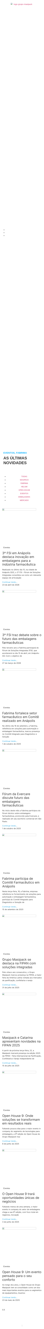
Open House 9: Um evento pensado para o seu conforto (21, 1275)
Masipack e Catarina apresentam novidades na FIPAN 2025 (21, 1041)
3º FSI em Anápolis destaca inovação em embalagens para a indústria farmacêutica (19, 558)
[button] (42, 26)
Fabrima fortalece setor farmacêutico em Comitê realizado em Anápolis (20, 717)
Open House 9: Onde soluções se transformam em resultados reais (21, 1119)
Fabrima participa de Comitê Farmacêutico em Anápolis (20, 882)
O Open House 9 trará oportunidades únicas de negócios (20, 1197)
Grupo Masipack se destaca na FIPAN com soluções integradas (19, 963)
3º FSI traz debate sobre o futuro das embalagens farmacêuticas (21, 638)
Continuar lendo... (9, 582)
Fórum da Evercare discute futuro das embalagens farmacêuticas (16, 799)
